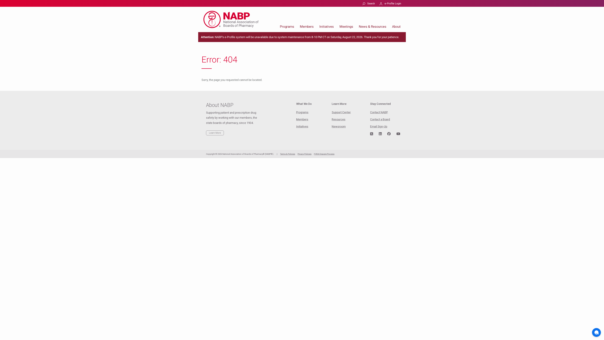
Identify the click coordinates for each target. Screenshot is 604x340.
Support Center (341, 112)
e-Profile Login (393, 3)
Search (371, 3)
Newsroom (339, 126)
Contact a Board (380, 119)
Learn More (215, 132)
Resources (338, 119)
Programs (287, 26)
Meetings (346, 26)
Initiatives (326, 26)
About (396, 26)
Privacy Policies (304, 154)
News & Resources (372, 26)
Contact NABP (379, 112)
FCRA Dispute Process (324, 154)
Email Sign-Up (378, 126)
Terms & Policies (287, 154)
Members (307, 26)
